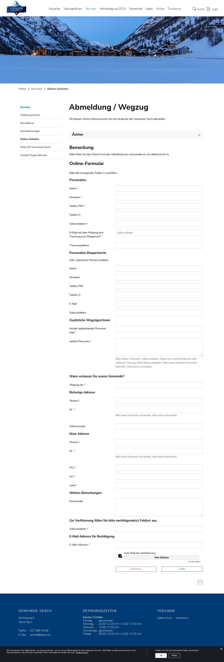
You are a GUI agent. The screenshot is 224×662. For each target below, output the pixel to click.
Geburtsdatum (78, 223)
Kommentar (76, 501)
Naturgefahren (73, 8)
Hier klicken (161, 557)
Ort (72, 476)
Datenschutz (164, 618)
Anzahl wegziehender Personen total (87, 330)
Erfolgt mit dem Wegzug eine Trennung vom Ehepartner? (86, 234)
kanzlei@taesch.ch (40, 635)
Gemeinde (135, 8)
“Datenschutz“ (82, 652)
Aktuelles (55, 8)
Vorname (75, 197)
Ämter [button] (77, 135)
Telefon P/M (77, 206)
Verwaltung (26, 123)
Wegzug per (77, 385)
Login (215, 9)
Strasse (74, 400)
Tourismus (174, 8)
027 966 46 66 (39, 630)
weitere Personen (80, 341)
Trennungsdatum (79, 245)
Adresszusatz (77, 426)
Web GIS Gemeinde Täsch (35, 147)
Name (73, 188)
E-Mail (73, 304)
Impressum (182, 618)
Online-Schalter (37, 139)
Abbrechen (136, 569)
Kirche (160, 8)
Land (73, 485)
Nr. (72, 409)
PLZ (72, 467)
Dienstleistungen (30, 131)
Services (90, 8)
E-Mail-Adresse (79, 544)
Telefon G (75, 215)
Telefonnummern (30, 115)
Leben (149, 8)
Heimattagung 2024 (113, 8)
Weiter (182, 569)
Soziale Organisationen (33, 155)
